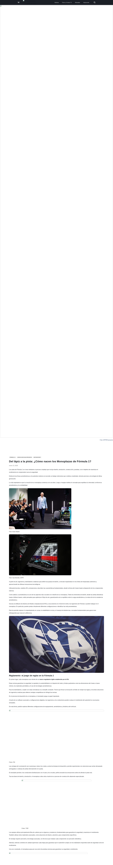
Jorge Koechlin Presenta (24, 457)
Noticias (57, 2)
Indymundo (86, 2)
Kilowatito (77, 2)
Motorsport (37, 457)
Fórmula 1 (12, 457)
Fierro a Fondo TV (67, 2)
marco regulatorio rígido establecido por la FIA (54, 679)
